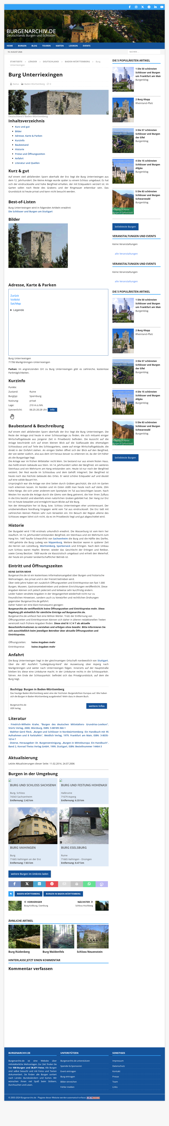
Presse (115, 1076)
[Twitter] (142, 7)
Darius (16, 83)
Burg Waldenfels (53, 952)
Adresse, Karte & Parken (28, 135)
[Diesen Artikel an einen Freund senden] (64, 884)
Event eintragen (68, 1071)
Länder (32, 61)
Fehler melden (67, 1086)
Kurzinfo (20, 140)
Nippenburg (55, 542)
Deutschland (51, 61)
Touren (46, 45)
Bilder (18, 131)
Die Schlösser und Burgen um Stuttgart (30, 211)
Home (10, 45)
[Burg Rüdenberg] (24, 936)
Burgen (22, 45)
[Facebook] (130, 7)
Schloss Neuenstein (90, 952)
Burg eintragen (67, 1076)
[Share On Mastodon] (102, 884)
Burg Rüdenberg (19, 952)
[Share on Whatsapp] (89, 884)
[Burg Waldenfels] (58, 936)
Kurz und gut (22, 126)
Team (115, 1081)
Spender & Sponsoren (71, 1066)
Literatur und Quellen (27, 163)
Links (115, 1086)
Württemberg (47, 546)
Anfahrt (19, 158)
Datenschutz (118, 1066)
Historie (19, 149)
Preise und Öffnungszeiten (30, 153)
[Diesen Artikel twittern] (27, 884)
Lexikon (73, 45)
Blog (34, 45)
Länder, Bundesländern (26, 1077)
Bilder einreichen (68, 1081)
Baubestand (22, 144)
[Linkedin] (155, 7)
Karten (60, 45)
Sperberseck (63, 546)
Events (86, 45)
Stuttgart (103, 660)
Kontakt (116, 1071)
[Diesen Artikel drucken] (77, 884)
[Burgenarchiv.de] (84, 40)
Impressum (118, 1060)
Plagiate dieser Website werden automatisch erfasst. (62, 1097)
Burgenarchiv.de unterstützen (75, 1060)
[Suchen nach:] (144, 51)
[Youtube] (162, 7)
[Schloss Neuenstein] (93, 936)
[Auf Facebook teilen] (14, 884)
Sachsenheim (60, 538)
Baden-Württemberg (34, 83)
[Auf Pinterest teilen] (52, 884)
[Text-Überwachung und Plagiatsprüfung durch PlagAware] (93, 1097)
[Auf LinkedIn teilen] (39, 884)
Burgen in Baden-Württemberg (63, 893)
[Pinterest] (149, 7)
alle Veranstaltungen (126, 253)
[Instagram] (136, 7)
